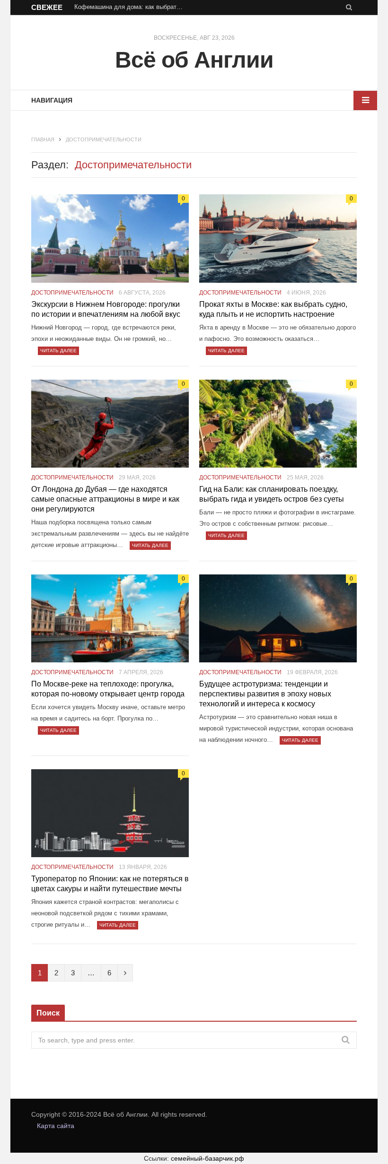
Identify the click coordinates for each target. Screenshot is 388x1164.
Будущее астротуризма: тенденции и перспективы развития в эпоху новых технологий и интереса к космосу (265, 694)
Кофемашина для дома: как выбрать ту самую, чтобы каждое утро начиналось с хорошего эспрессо (131, 6)
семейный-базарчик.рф (207, 1158)
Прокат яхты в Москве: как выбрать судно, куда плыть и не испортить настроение (273, 309)
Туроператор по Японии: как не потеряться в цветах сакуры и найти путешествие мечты (110, 884)
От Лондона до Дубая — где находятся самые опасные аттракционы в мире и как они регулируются (105, 499)
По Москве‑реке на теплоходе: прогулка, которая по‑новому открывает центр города (108, 689)
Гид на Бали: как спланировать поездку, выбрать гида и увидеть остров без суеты (271, 494)
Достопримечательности (72, 292)
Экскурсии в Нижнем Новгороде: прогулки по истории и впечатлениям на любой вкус (105, 309)
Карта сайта (55, 1125)
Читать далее (58, 350)
